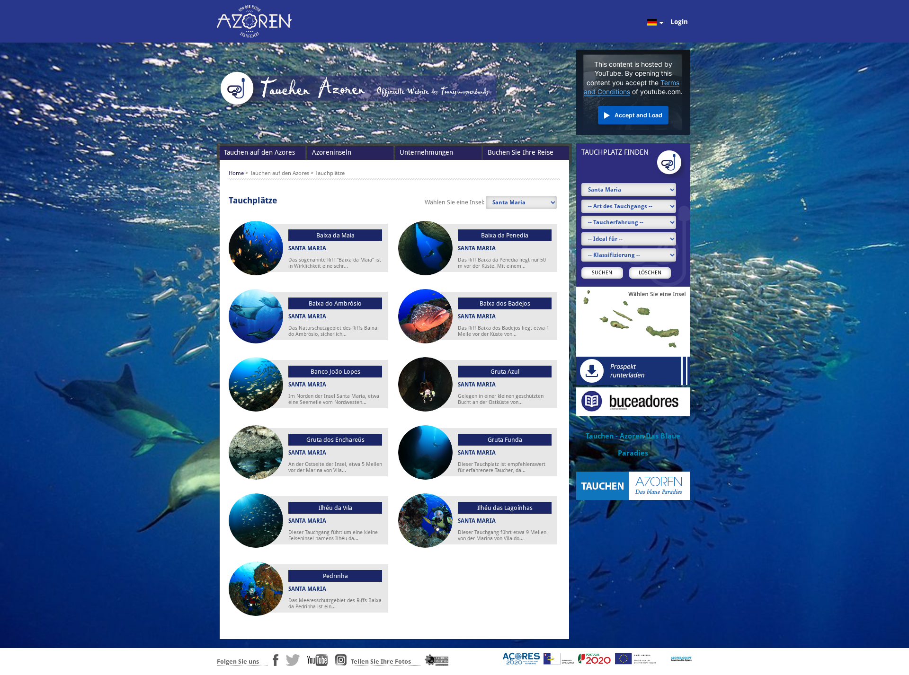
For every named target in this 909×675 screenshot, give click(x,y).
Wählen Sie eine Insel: (455, 202)
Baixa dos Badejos (505, 303)
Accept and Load (638, 115)
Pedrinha (335, 575)
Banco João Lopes (335, 371)
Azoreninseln (331, 152)
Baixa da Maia (335, 235)
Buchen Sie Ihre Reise (520, 152)
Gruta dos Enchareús (335, 439)
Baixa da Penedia (504, 235)
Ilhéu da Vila (335, 507)
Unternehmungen (426, 152)
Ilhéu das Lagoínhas (505, 507)
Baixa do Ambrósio (335, 303)
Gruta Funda (505, 439)
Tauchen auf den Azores (259, 152)
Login (679, 22)
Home (236, 173)
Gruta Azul (504, 371)
